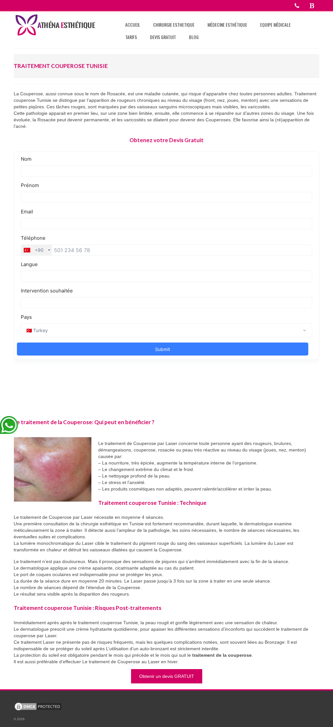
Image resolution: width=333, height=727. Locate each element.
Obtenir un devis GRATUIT (166, 676)
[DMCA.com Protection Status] (38, 706)
